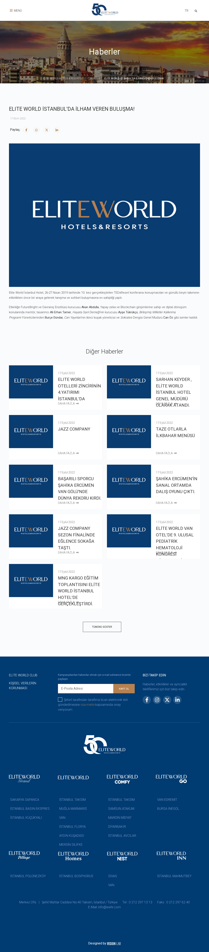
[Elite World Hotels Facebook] (26, 130)
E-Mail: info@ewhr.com (104, 907)
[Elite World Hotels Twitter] (46, 130)
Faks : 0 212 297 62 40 (173, 902)
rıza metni (87, 705)
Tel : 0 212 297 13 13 (137, 902)
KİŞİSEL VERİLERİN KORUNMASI (22, 685)
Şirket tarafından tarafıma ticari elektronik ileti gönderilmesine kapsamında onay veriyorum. (93, 704)
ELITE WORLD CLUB (23, 675)
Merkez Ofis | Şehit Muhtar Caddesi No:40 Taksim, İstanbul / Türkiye (68, 902)
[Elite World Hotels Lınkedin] (57, 130)
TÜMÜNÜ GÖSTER (102, 626)
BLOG (93, 78)
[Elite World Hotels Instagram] (36, 130)
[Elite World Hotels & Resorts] (197, 10)
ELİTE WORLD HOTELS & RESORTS (62, 78)
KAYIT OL (124, 688)
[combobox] (186, 11)
